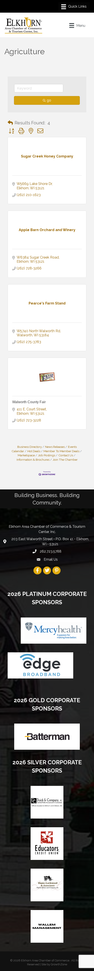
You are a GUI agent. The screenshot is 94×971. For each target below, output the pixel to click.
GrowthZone (59, 964)
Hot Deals (33, 451)
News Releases (55, 446)
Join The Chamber (65, 459)
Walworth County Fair (29, 402)
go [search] (49, 100)
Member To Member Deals (61, 451)
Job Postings (46, 455)
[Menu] (74, 6)
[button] (10, 123)
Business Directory (29, 446)
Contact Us (65, 455)
